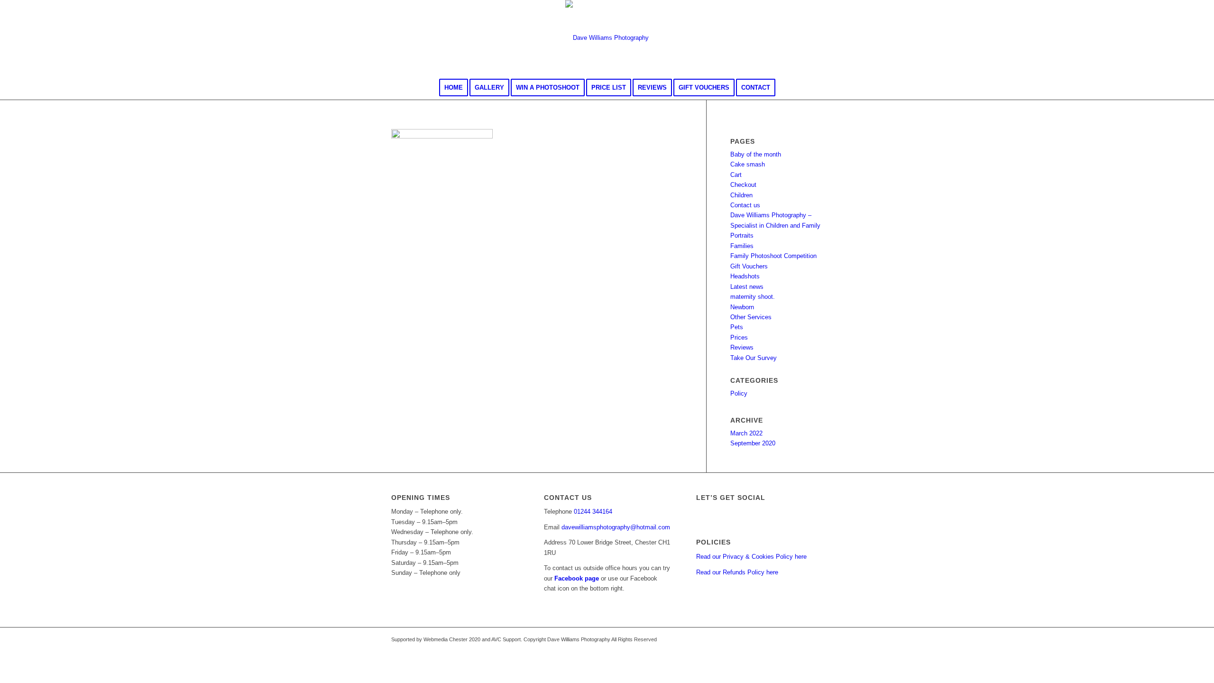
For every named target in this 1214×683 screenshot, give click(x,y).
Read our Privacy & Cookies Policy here (751, 556)
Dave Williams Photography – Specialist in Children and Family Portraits (775, 225)
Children (741, 195)
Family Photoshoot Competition (773, 255)
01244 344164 (593, 511)
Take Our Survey (753, 357)
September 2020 (752, 443)
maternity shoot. (752, 296)
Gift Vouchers (749, 266)
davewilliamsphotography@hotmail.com (615, 527)
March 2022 (746, 433)
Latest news (746, 286)
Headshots (745, 276)
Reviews (742, 347)
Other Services (751, 317)
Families (742, 245)
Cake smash (747, 164)
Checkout (743, 184)
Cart (736, 174)
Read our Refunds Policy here (737, 572)
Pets (736, 327)
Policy (738, 393)
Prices (739, 337)
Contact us (745, 205)
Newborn (742, 307)
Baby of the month (755, 154)
